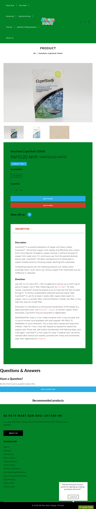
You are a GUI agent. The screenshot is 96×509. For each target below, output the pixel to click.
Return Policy (9, 458)
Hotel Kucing (9, 486)
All (34, 53)
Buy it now (48, 205)
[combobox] (19, 164)
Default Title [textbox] (18, 164)
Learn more (73, 497)
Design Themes (57, 505)
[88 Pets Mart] (48, 21)
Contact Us (8, 454)
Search (7, 447)
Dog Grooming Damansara (15, 476)
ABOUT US (13, 433)
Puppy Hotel (9, 483)
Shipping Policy (10, 461)
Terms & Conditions (12, 469)
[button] (76, 507)
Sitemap (7, 451)
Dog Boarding (9, 479)
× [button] (73, 480)
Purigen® (41, 338)
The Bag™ (61, 287)
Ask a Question (48, 389)
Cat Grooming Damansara (15, 472)
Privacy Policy (9, 465)
